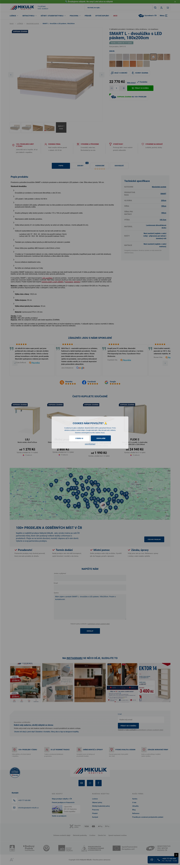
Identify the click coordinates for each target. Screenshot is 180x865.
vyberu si (79, 438)
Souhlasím (100, 438)
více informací (90, 444)
